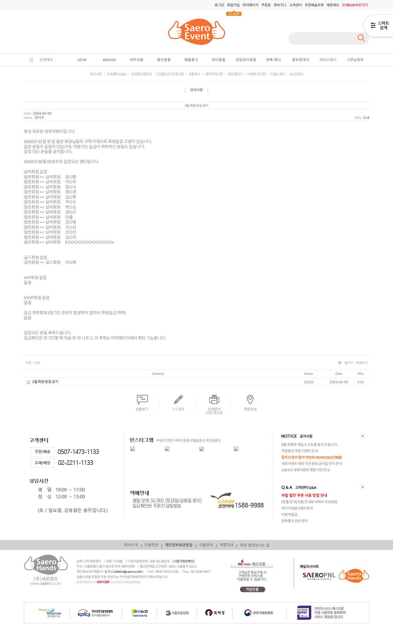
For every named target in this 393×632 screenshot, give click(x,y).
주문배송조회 (314, 5)
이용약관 (151, 545)
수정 (28, 362)
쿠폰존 (266, 5)
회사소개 (131, 545)
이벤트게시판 (256, 74)
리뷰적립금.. (290, 514)
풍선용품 (164, 60)
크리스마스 (328, 60)
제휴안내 (226, 545)
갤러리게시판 (214, 74)
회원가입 (233, 5)
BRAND (109, 60)
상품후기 (194, 74)
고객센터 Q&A (116, 74)
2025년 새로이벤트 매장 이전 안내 (305, 470)
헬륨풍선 (191, 60)
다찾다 (378, 26)
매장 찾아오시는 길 (254, 545)
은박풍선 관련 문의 (294, 521)
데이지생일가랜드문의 (297, 508)
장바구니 (280, 5)
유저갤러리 (235, 74)
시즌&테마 (355, 60)
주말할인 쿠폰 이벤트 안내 (299, 451)
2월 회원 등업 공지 (45, 381)
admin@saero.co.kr (128, 571)
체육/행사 (273, 60)
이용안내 (206, 545)
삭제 (37, 362)
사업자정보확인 (183, 561)
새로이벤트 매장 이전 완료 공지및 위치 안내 (311, 463)
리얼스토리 (277, 74)
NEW (82, 60)
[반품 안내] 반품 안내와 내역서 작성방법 (309, 502)
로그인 (219, 5)
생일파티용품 (246, 60)
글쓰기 (349, 362)
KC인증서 (297, 74)
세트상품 (137, 60)
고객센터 (295, 5)
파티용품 (219, 60)
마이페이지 (250, 5)
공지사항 (96, 74)
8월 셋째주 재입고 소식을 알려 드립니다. (309, 444)
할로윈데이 (300, 60)
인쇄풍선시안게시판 (170, 74)
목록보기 (362, 362)
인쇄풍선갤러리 (141, 74)
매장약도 (333, 5)
